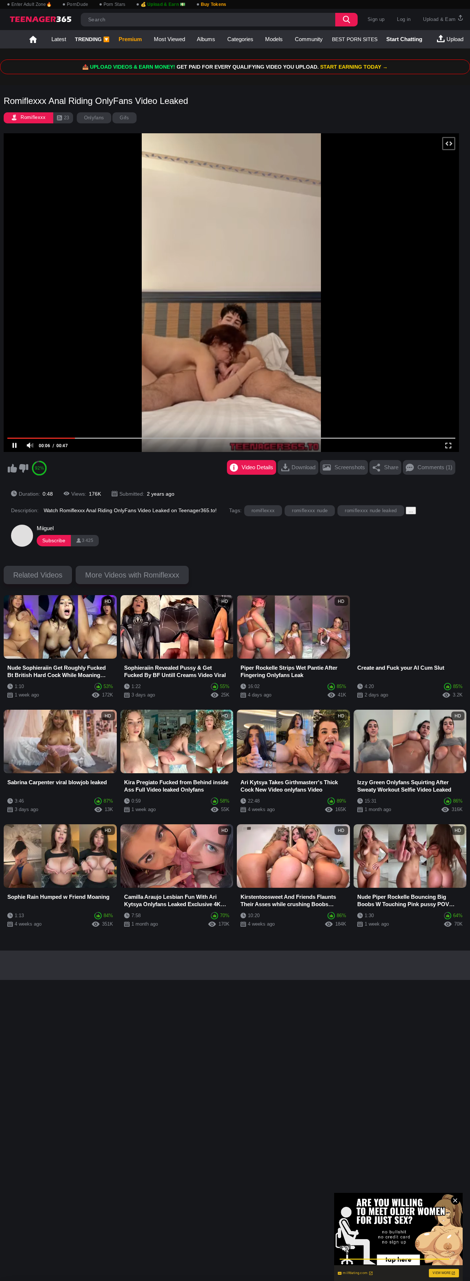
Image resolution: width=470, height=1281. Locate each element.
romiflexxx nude (310, 510)
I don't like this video (23, 468)
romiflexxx (263, 510)
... (411, 510)
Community (309, 39)
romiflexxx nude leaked (371, 510)
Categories (240, 39)
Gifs (124, 117)
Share (391, 467)
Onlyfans (94, 117)
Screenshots (350, 467)
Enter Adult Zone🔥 (31, 4)
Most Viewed (169, 39)
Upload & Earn (440, 19)
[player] (14, 445)
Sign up (376, 19)
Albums (206, 39)
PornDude (77, 4)
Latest (58, 39)
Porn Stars (115, 4)
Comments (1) (434, 467)
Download (303, 467)
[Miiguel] (22, 536)
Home (33, 39)
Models (274, 39)
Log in (404, 19)
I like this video (12, 468)
